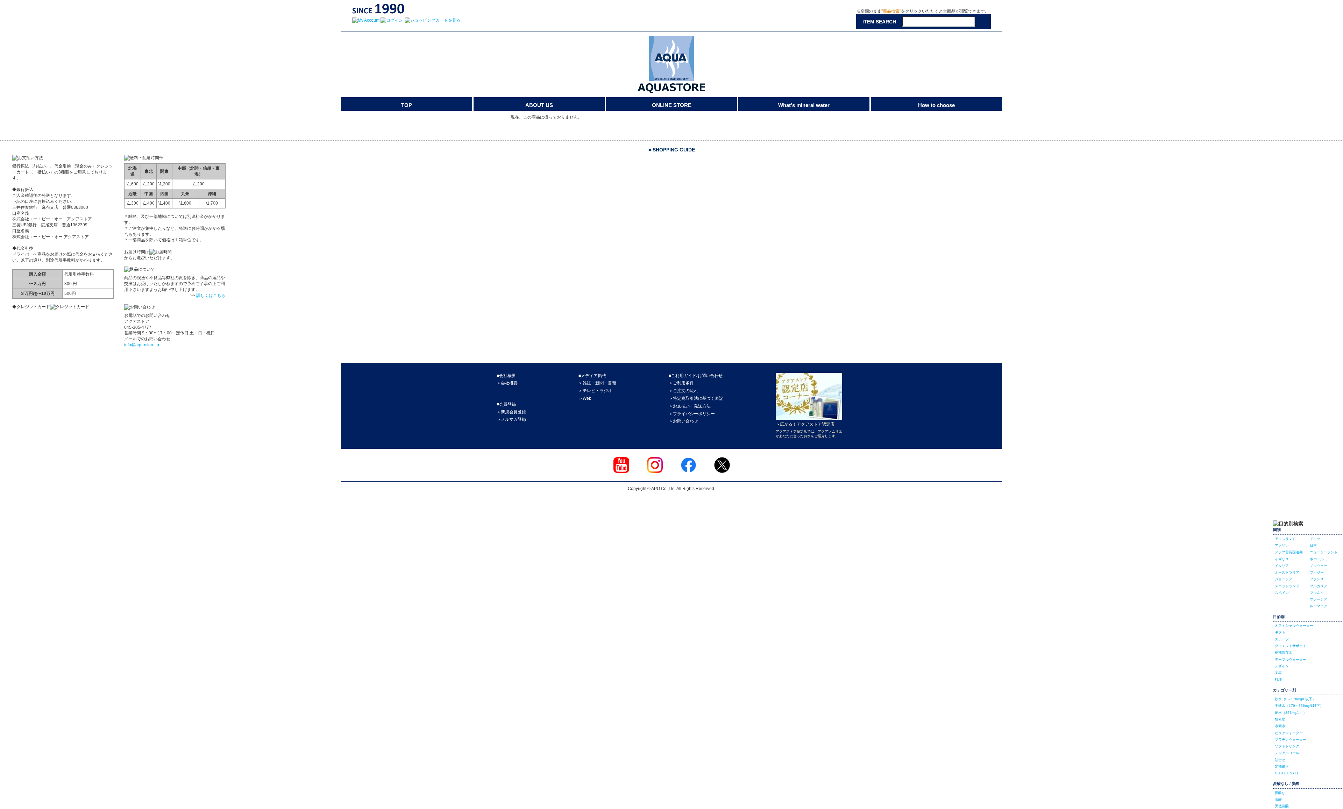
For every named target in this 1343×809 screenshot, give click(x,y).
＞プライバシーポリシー (692, 413)
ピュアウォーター (1289, 733)
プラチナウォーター (1290, 739)
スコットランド (1287, 586)
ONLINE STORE (671, 105)
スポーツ (1282, 639)
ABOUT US (539, 105)
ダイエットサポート (1290, 646)
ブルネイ (1317, 593)
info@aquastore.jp (141, 344)
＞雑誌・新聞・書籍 (597, 383)
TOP (406, 105)
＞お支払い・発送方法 (690, 406)
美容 (1278, 673)
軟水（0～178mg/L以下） (1295, 699)
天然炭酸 (1282, 806)
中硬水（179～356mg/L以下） (1299, 706)
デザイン (1282, 666)
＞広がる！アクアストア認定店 (805, 424)
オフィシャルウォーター (1294, 625)
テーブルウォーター (1290, 659)
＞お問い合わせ (683, 421)
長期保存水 (1283, 652)
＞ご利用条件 (681, 383)
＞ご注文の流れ (683, 390)
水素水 (1280, 726)
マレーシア (1318, 599)
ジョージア (1283, 579)
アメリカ (1282, 545)
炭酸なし (1282, 793)
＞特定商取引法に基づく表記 (696, 398)
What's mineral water (804, 105)
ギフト (1280, 632)
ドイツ (1315, 539)
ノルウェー (1318, 566)
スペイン (1282, 593)
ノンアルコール (1287, 753)
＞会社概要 (507, 383)
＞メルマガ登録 (511, 419)
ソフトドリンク (1287, 746)
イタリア (1282, 566)
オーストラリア (1287, 572)
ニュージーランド (1324, 552)
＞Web (584, 398)
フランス (1317, 579)
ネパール (1317, 559)
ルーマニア (1318, 606)
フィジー (1317, 572)
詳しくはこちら (211, 295)
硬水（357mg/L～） (1291, 713)
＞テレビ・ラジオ (595, 390)
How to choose (936, 105)
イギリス (1282, 559)
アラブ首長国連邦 (1289, 552)
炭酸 (1278, 799)
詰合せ (1280, 760)
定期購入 (1282, 766)
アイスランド (1285, 539)
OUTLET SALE (1287, 773)
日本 (1313, 545)
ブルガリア (1318, 586)
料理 (1278, 679)
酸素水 (1280, 719)
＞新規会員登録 (511, 412)
